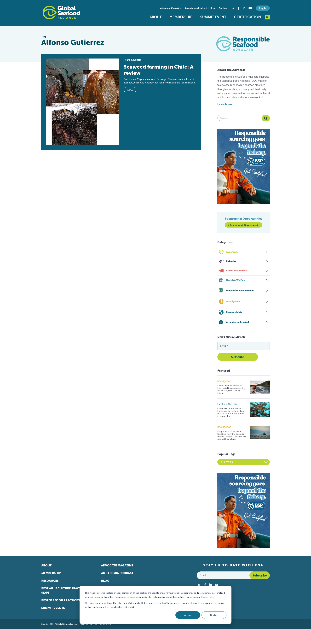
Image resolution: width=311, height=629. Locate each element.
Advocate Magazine (171, 8)
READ (130, 89)
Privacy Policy (208, 596)
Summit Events (53, 608)
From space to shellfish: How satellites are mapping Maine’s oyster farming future (231, 389)
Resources (50, 580)
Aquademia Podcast (196, 8)
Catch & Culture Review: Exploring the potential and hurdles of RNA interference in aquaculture (231, 412)
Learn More (224, 104)
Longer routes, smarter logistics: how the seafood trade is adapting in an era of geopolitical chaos (231, 435)
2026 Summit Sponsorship (243, 225)
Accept (188, 615)
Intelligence (224, 381)
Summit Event (213, 17)
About (156, 17)
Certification (247, 17)
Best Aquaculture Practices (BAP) (64, 590)
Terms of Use (105, 624)
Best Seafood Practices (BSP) (64, 600)
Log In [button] (262, 8)
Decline (214, 615)
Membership (180, 17)
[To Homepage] (61, 12)
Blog (212, 8)
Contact (223, 8)
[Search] (266, 118)
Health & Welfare (227, 404)
